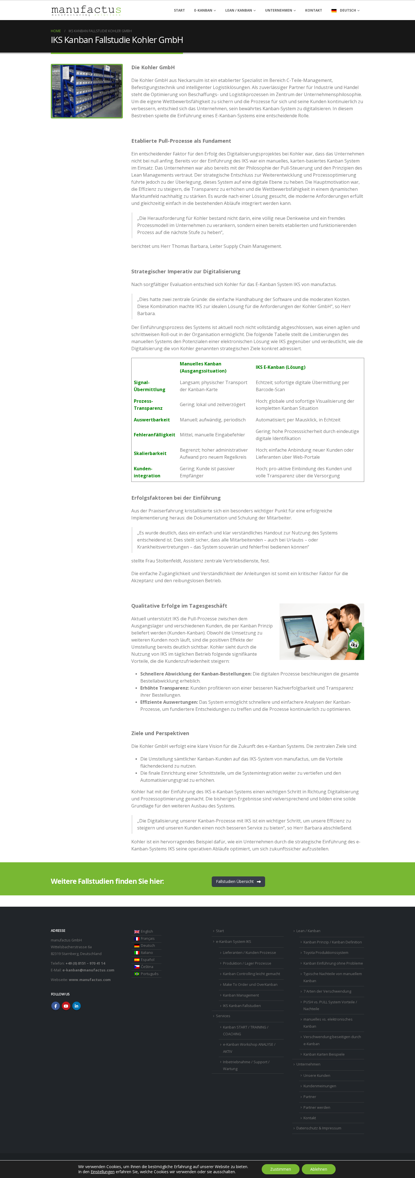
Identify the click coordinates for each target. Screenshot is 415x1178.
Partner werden (316, 1107)
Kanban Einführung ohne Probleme (333, 963)
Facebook (55, 1006)
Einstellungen (103, 1171)
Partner (309, 1096)
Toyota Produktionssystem (325, 952)
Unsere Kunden (316, 1075)
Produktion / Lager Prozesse (247, 963)
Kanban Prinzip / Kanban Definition (332, 942)
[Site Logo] (86, 10)
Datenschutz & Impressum (318, 1128)
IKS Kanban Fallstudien (242, 1005)
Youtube (66, 1006)
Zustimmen (280, 1169)
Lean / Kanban (308, 930)
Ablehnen (318, 1169)
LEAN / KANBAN (238, 10)
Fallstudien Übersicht (235, 881)
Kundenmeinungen (319, 1086)
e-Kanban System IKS (233, 941)
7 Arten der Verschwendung (327, 991)
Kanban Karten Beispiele (324, 1054)
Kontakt (313, 10)
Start (179, 10)
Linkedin (76, 1006)
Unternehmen (278, 10)
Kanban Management (241, 995)
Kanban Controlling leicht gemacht (251, 973)
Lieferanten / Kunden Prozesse (249, 952)
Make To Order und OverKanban (250, 984)
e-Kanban (203, 10)
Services (223, 1016)
